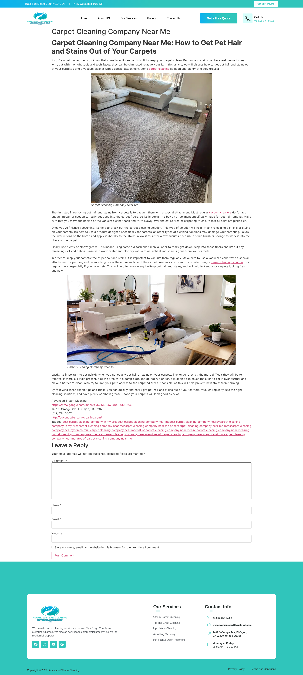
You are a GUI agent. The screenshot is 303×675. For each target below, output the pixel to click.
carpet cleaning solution (227, 262)
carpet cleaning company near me (101, 426)
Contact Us (173, 18)
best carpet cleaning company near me (143, 421)
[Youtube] (53, 644)
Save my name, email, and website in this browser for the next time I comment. (107, 547)
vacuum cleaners (220, 212)
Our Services (128, 18)
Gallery (151, 18)
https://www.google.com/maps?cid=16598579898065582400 (93, 405)
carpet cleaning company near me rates (204, 426)
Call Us (258, 17)
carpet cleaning (159, 68)
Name (57, 505)
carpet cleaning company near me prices (151, 426)
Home (83, 18)
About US (104, 18)
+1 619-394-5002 (222, 618)
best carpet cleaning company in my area (89, 421)
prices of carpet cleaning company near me (178, 434)
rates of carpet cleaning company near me (103, 438)
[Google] (62, 644)
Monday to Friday (223, 643)
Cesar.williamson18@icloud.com (232, 625)
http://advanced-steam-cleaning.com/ (77, 417)
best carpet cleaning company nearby (194, 421)
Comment (59, 460)
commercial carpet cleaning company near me (104, 430)
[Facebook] (35, 644)
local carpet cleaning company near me (123, 434)
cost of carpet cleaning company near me (163, 430)
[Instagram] (44, 644)
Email (56, 519)
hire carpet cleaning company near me (216, 430)
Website (57, 533)
